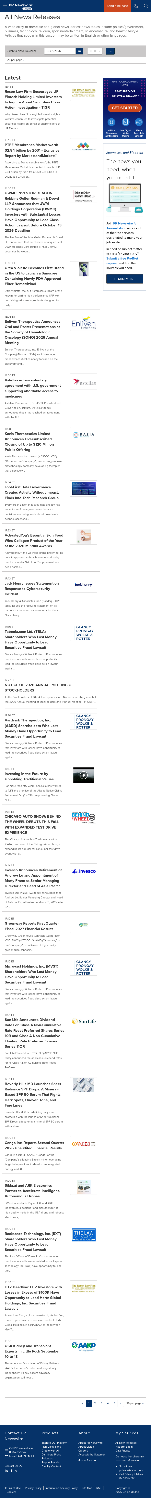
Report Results (51, 1462)
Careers (83, 1451)
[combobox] (94, 51)
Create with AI (50, 1451)
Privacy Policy (33, 1488)
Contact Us (12, 1466)
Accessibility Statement (92, 1455)
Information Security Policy (62, 1488)
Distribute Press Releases (51, 1457)
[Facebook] (11, 1471)
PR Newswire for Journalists (122, 226)
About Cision (86, 1447)
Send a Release (117, 6)
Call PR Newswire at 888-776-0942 (21, 1450)
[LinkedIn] (7, 1471)
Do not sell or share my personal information (129, 1458)
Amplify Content (51, 1466)
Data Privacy (122, 1451)
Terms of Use (13, 1488)
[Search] (146, 6)
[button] (79, 51)
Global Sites (86, 1461)
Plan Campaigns (51, 1447)
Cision (126, 1492)
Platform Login (124, 1447)
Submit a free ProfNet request (122, 261)
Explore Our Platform (54, 1443)
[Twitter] (16, 1471)
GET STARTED (125, 108)
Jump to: (22, 51)
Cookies (12, 1492)
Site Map (87, 1488)
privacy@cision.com (131, 1470)
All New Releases (126, 1443)
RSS (98, 1488)
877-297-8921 (127, 1478)
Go (110, 51)
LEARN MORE (124, 279)
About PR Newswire (90, 1443)
